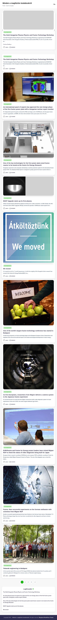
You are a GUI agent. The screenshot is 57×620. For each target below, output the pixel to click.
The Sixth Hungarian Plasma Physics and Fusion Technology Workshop (28, 35)
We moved (7, 269)
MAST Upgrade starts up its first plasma (17, 201)
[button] (7, 44)
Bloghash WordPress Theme (46, 617)
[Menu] (54, 4)
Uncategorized (7, 32)
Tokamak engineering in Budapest (15, 568)
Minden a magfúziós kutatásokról (17, 3)
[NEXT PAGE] (35, 582)
